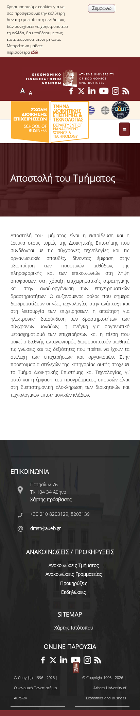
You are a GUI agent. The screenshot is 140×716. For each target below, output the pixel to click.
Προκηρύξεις (73, 583)
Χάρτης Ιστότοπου (73, 627)
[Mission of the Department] (105, 113)
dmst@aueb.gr (45, 528)
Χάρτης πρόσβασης (51, 499)
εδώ (34, 52)
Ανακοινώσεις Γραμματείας (74, 574)
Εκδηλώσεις (73, 592)
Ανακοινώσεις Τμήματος (74, 565)
